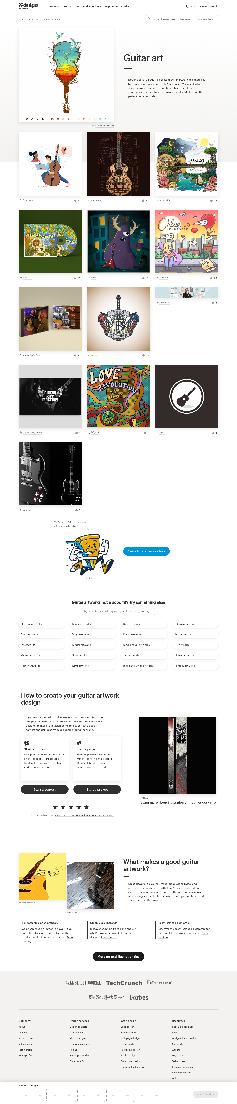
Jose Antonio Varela (32, 354)
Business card (128, 1032)
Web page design (130, 1038)
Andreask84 (164, 200)
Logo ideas (178, 1055)
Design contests (78, 1026)
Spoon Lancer (29, 200)
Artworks (47, 19)
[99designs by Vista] (28, 6)
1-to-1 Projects (77, 1032)
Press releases (26, 1038)
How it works (71, 6)
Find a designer (92, 6)
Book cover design (130, 1061)
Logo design (127, 1026)
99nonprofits (25, 1055)
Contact (23, 1032)
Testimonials (25, 1049)
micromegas (164, 302)
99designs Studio (79, 1055)
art (147, 96)
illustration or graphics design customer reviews (84, 814)
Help (174, 1078)
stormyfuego (96, 200)
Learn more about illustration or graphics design (176, 802)
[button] (233, 1085)
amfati (162, 432)
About (22, 1026)
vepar (93, 277)
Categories (53, 6)
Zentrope (27, 509)
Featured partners (181, 1072)
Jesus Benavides (28, 902)
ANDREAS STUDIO (104, 125)
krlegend (95, 432)
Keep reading (109, 936)
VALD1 (144, 797)
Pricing (73, 1049)
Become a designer (182, 1026)
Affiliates (177, 1049)
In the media (25, 1044)
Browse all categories (132, 1067)
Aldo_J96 (27, 277)
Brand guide (127, 1044)
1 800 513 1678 (198, 6)
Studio (125, 6)
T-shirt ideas (178, 1061)
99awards (177, 1044)
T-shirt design (128, 1055)
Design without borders (184, 1038)
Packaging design (130, 1049)
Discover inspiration (80, 1044)
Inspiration (111, 6)
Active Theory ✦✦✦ (32, 432)
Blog (174, 1032)
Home (22, 19)
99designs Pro (77, 1061)
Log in (214, 6)
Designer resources (182, 1067)
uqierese (95, 354)
